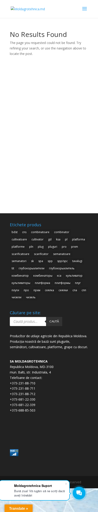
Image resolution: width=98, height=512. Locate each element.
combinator (61, 232)
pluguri (52, 247)
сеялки (63, 290)
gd (50, 239)
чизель (31, 297)
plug (41, 247)
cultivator (37, 239)
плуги (15, 290)
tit (13, 268)
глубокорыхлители (31, 268)
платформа (42, 283)
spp (50, 261)
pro (64, 247)
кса (59, 276)
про (26, 290)
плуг (78, 283)
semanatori (19, 261)
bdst (15, 232)
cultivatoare (19, 239)
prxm (74, 247)
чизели (16, 297)
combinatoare (40, 232)
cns (24, 232)
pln (31, 247)
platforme (18, 247)
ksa (58, 239)
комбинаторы (42, 276)
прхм (37, 290)
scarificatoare (20, 254)
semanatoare (61, 254)
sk (32, 261)
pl (66, 239)
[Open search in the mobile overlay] (36, 321)
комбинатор (20, 276)
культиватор (74, 276)
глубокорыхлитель (62, 268)
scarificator (41, 254)
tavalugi (77, 261)
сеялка (49, 290)
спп (84, 290)
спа (74, 290)
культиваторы (21, 283)
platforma (78, 239)
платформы (62, 283)
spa (40, 261)
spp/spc (62, 261)
